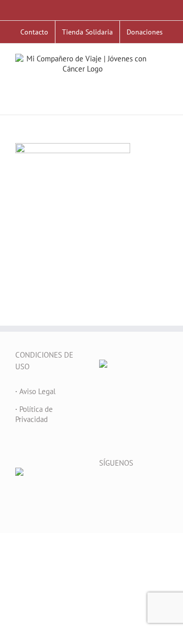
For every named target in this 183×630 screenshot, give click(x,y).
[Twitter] (116, 488)
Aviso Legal (35, 391)
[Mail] (157, 488)
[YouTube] (130, 488)
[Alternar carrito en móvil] (164, 85)
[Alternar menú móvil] (164, 74)
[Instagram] (143, 488)
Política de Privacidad (34, 414)
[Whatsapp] (102, 504)
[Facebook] (102, 488)
